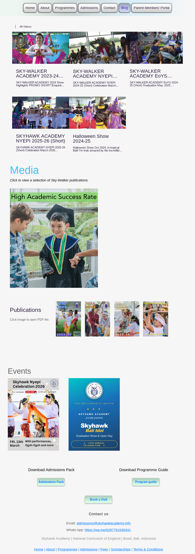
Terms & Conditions (148, 549)
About (50, 549)
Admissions (89, 549)
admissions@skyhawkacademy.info (104, 523)
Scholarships (120, 549)
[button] (23, 26)
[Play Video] (40, 48)
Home (38, 549)
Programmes (67, 549)
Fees (104, 549)
